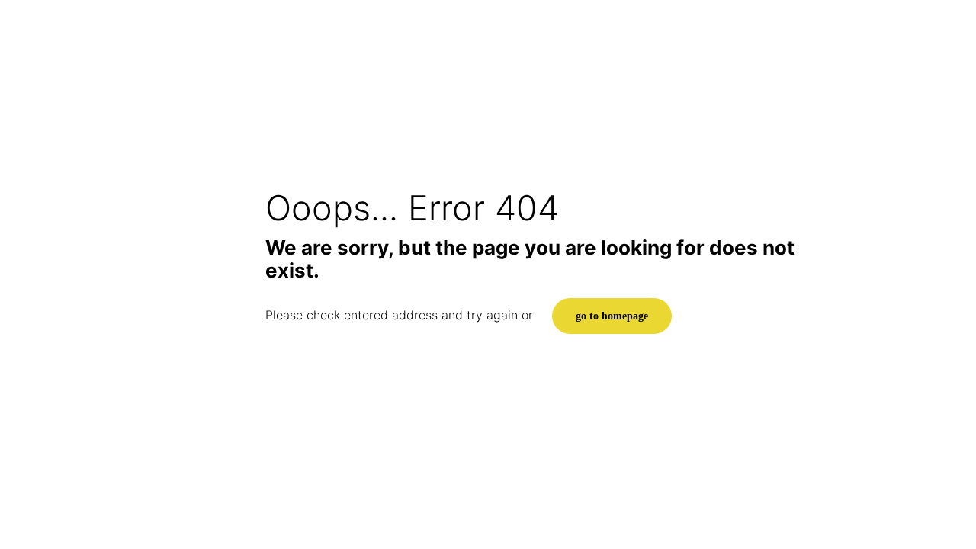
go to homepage (612, 316)
